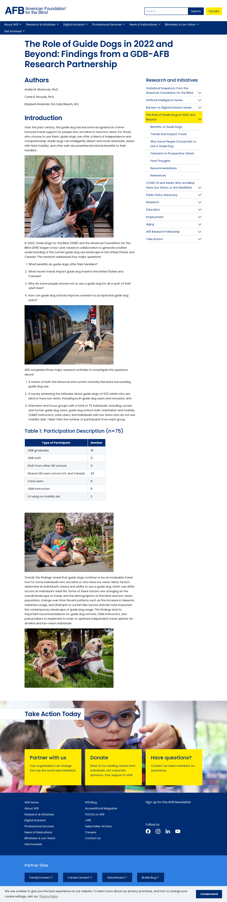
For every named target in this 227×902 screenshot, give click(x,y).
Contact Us (93, 838)
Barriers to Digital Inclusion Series (169, 107)
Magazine (101, 808)
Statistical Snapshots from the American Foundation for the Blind (169, 90)
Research (152, 202)
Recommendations (163, 168)
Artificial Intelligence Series (164, 100)
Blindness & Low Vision (180, 24)
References (158, 175)
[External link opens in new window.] (148, 832)
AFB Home (31, 802)
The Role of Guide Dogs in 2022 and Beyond (170, 117)
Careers (90, 832)
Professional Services (107, 24)
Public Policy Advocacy (161, 195)
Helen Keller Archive (98, 826)
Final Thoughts (160, 161)
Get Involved (12, 31)
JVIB (88, 820)
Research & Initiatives (40, 24)
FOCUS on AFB (94, 814)
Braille (149, 877)
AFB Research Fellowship (163, 232)
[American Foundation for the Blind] (36, 11)
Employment (154, 217)
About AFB (11, 24)
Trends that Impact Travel (168, 134)
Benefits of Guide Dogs (166, 127)
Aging (150, 224)
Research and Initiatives (172, 80)
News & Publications (143, 24)
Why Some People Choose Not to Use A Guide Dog (173, 144)
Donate (214, 11)
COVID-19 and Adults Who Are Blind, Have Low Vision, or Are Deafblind (170, 185)
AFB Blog (91, 802)
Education (153, 209)
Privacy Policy (49, 896)
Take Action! (154, 239)
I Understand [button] (209, 894)
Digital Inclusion (74, 24)
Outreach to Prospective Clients (172, 153)
